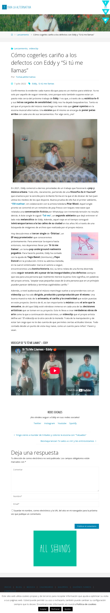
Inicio (7, 587)
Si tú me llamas (46, 83)
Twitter (37, 423)
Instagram (49, 423)
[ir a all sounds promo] (55, 548)
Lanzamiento (23, 34)
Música (31, 587)
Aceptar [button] (43, 609)
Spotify (73, 423)
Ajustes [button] (67, 609)
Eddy (34, 83)
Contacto (10, 591)
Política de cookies (86, 604)
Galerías (63, 587)
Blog (19, 587)
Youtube (62, 423)
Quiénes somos (82, 587)
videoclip (33, 48)
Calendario (46, 587)
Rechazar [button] (55, 609)
